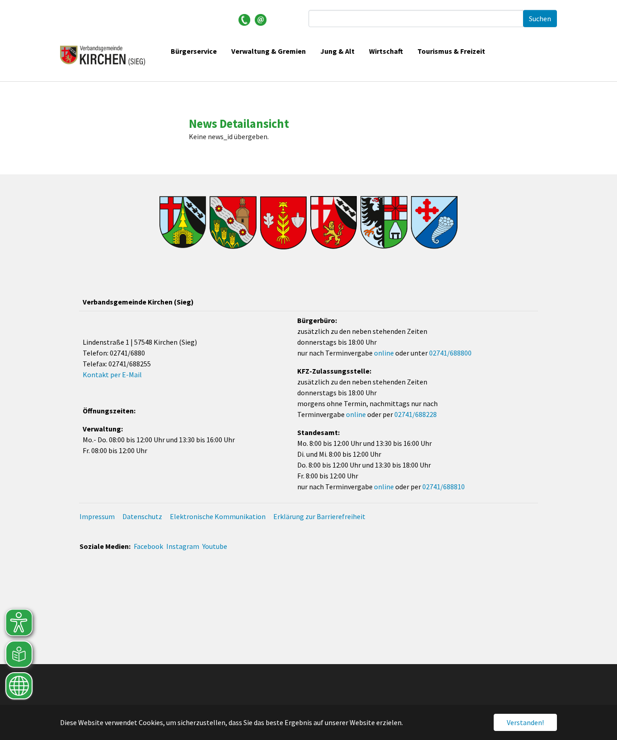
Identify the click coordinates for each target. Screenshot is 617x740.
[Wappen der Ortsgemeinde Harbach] (283, 222)
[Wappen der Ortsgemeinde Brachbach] (182, 222)
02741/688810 (443, 486)
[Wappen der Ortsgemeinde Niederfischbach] (434, 222)
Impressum (97, 516)
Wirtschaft (386, 51)
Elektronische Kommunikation (218, 516)
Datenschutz (142, 516)
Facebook (148, 546)
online (384, 352)
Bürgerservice (194, 51)
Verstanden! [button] (525, 722)
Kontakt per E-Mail (112, 374)
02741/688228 (415, 414)
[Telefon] (244, 18)
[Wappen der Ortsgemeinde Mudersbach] (383, 222)
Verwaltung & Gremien (268, 51)
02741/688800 (450, 352)
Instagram (182, 546)
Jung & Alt (337, 51)
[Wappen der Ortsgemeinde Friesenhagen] (233, 222)
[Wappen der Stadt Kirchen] (333, 222)
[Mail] (260, 18)
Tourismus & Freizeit (451, 51)
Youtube (214, 546)
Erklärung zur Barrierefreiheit (319, 516)
